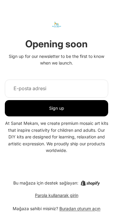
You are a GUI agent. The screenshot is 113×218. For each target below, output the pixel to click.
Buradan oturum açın (79, 208)
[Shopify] (90, 183)
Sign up (56, 108)
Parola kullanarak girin (56, 195)
